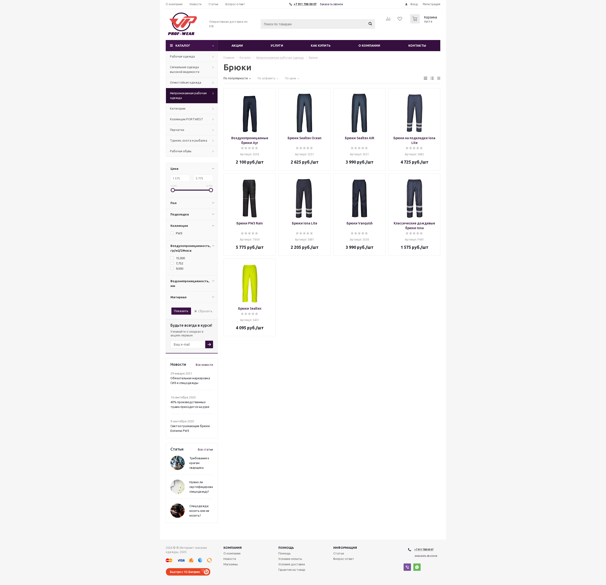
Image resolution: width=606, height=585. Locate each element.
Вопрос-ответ (343, 558)
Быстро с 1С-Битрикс (185, 572)
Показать (181, 311)
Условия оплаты (290, 558)
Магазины (230, 564)
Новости (229, 558)
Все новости (204, 364)
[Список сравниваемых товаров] (388, 20)
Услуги (277, 45)
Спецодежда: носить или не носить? (199, 510)
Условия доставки (291, 564)
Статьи (338, 553)
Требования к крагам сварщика (199, 462)
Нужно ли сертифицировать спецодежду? (202, 486)
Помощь (286, 547)
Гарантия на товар (291, 569)
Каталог (182, 45)
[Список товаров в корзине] (424, 22)
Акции (237, 45)
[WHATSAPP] (417, 567)
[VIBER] (407, 567)
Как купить (321, 45)
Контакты (417, 45)
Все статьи (205, 449)
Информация (345, 547)
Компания (232, 547)
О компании (369, 45)
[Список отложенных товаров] (400, 20)
